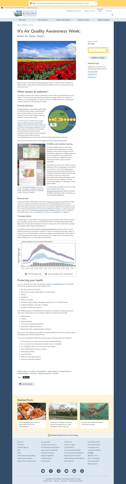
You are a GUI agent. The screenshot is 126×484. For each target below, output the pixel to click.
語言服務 (90, 453)
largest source (46, 220)
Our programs (45, 442)
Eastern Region (53, 371)
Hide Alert (92, 2)
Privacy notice (48, 481)
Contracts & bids (46, 458)
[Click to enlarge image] (46, 60)
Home (23, 20)
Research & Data (89, 11)
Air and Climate (92, 71)
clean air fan (35, 357)
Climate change (22, 371)
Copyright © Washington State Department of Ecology (63, 479)
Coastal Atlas (68, 447)
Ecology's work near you (49, 445)
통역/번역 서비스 (93, 456)
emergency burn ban (44, 3)
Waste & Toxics (83, 20)
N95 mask (30, 349)
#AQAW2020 (92, 74)
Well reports (68, 461)
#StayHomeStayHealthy (48, 229)
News (19, 453)
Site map (64, 481)
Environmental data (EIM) (72, 450)
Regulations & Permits (74, 11)
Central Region (41, 371)
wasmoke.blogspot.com (54, 191)
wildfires (20, 125)
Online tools (68, 442)
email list (39, 212)
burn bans (62, 167)
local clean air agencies (32, 127)
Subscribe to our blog (97, 57)
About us (20, 442)
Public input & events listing (26, 456)
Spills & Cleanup (103, 20)
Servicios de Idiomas (94, 450)
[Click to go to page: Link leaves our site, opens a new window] (31, 165)
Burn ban (34, 373)
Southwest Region (23, 373)
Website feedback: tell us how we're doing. (64, 435)
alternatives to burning (60, 137)
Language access (93, 447)
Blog (100, 11)
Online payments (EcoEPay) (73, 453)
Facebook (56, 212)
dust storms (51, 202)
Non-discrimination (94, 445)
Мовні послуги (93, 464)
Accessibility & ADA (94, 442)
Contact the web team (75, 481)
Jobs (18, 450)
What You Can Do (27, 25)
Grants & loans (45, 461)
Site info (56, 481)
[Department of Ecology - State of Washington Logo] (23, 13)
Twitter (65, 212)
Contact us (20, 445)
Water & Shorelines (63, 20)
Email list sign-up (22, 447)
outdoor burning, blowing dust (32, 123)
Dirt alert (56, 373)
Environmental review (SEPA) (50, 447)
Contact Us (108, 11)
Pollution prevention (44, 373)
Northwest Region (65, 371)
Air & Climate (42, 20)
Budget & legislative (47, 456)
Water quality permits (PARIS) (73, 458)
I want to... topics (69, 445)
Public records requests (24, 458)
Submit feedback (27, 384)
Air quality (32, 371)
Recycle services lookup (71, 456)
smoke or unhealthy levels (55, 284)
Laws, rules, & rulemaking (49, 450)
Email (26, 377)
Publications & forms (47, 453)
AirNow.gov (91, 77)
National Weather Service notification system (46, 210)
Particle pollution (22, 109)
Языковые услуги (93, 461)
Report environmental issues (26, 461)
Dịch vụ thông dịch (94, 458)
